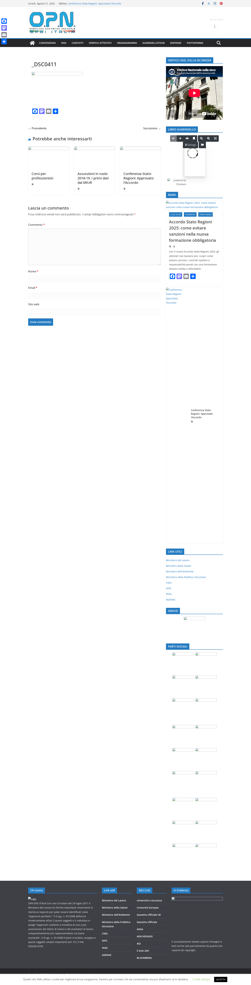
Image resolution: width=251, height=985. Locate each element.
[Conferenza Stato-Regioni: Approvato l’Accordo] (140, 149)
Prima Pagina (205, 214)
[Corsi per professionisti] (48, 149)
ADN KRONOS (145, 936)
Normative (190, 214)
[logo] (32, 899)
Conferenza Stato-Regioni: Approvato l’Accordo (138, 178)
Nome (33, 271)
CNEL (169, 582)
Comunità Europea (148, 907)
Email (32, 288)
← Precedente (37, 128)
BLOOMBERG (144, 957)
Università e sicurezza (149, 900)
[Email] (4, 34)
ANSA (140, 929)
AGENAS (170, 599)
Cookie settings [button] (201, 979)
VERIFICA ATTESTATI (100, 42)
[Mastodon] (4, 28)
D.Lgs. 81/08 (175, 214)
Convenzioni (47, 42)
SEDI (63, 42)
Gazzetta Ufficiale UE (149, 914)
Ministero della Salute (178, 565)
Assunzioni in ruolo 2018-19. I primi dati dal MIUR (93, 178)
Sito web (33, 304)
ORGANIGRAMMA (127, 42)
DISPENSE (175, 42)
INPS (168, 588)
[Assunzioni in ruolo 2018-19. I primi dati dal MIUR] (94, 149)
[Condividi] (4, 41)
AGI (139, 943)
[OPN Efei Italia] (32, 43)
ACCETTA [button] (220, 979)
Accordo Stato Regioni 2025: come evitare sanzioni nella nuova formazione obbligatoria (100, 5)
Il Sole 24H (143, 950)
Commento (36, 225)
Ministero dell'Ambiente (179, 571)
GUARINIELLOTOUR (153, 42)
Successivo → (152, 128)
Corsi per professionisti (42, 175)
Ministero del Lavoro (177, 560)
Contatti (77, 42)
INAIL (169, 594)
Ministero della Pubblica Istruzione (186, 577)
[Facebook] (4, 21)
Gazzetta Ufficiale (147, 922)
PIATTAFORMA (195, 42)
